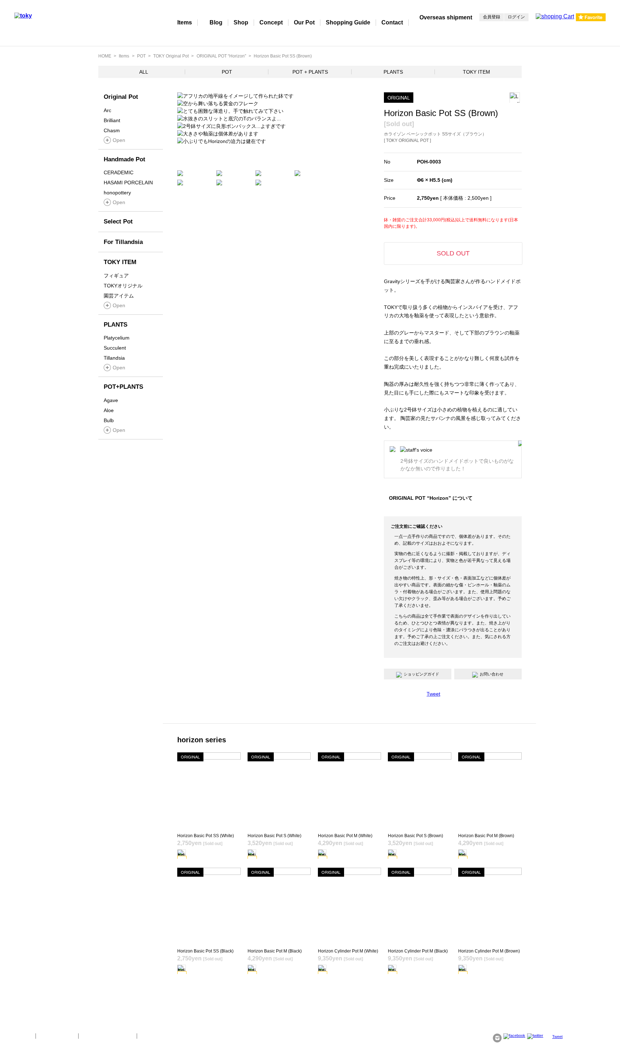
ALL (143, 72)
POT (141, 56)
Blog (216, 22)
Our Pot (304, 22)
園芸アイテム (119, 296)
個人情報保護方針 (57, 1036)
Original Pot (121, 96)
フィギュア (116, 275)
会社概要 (22, 1036)
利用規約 (150, 1036)
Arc (107, 110)
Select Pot (118, 221)
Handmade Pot (124, 159)
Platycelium (117, 338)
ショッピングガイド (421, 674)
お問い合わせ (491, 674)
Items (184, 22)
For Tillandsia (123, 242)
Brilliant (112, 120)
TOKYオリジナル (123, 286)
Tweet (433, 694)
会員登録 (491, 16)
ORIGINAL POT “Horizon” (221, 56)
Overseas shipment (445, 17)
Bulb (109, 420)
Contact (392, 22)
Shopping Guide (348, 22)
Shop (241, 22)
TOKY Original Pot (171, 56)
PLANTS (393, 72)
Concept (271, 22)
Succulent (115, 348)
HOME (104, 56)
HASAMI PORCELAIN (128, 182)
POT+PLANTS (123, 386)
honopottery (117, 192)
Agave (111, 400)
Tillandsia (114, 358)
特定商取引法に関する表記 (107, 1036)
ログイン (516, 16)
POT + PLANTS (310, 72)
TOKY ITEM (476, 72)
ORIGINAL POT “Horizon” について (431, 498)
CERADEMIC (118, 172)
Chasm (112, 130)
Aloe (109, 410)
